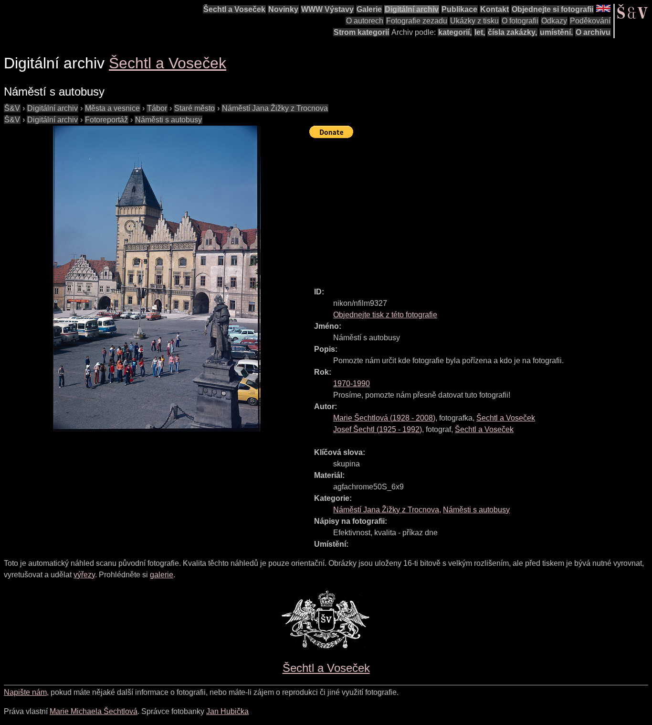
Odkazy (554, 21)
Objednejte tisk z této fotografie (385, 315)
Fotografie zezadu (416, 21)
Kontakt (494, 9)
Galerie (369, 9)
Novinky (283, 9)
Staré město (194, 108)
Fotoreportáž (106, 120)
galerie (161, 575)
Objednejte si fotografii (552, 9)
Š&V (12, 108)
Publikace (459, 9)
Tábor (157, 108)
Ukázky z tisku (474, 21)
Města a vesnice (112, 108)
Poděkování (590, 21)
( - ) (384, 418)
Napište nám (25, 692)
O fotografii (520, 21)
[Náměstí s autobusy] (156, 279)
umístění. (556, 32)
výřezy (84, 575)
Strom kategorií (361, 32)
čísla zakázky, (512, 32)
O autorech (364, 21)
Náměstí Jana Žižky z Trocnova (275, 108)
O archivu (593, 32)
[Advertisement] (480, 208)
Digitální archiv (412, 9)
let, (479, 32)
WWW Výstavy (327, 9)
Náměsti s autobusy (168, 120)
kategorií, (455, 32)
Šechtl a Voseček (234, 9)
